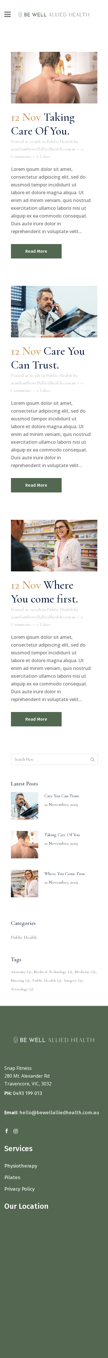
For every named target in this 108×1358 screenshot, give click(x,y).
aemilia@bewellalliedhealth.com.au (43, 149)
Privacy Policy (19, 1189)
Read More (36, 251)
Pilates (13, 1177)
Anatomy (21, 972)
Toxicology (22, 989)
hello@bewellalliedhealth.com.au (59, 1113)
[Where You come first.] (54, 545)
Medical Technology (53, 972)
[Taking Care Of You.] (54, 77)
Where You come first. (44, 592)
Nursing (20, 980)
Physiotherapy (21, 1166)
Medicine (85, 972)
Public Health (60, 141)
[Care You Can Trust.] (54, 311)
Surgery (73, 980)
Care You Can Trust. (48, 358)
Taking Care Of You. (43, 124)
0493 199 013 (27, 1093)
